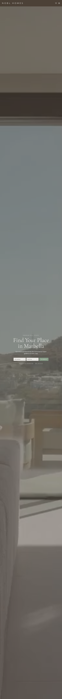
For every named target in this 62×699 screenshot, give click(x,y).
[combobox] (20, 359)
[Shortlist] (56, 3)
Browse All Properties (26, 363)
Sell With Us (39, 363)
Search (44, 359)
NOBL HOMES (13, 3)
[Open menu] (59, 3)
